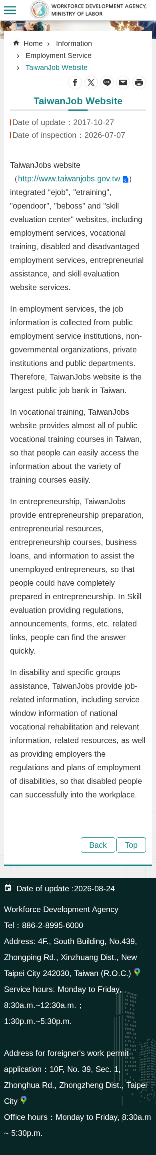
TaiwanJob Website (57, 68)
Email (123, 82)
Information (74, 44)
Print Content (139, 82)
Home (33, 44)
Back (98, 845)
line (107, 82)
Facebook (75, 82)
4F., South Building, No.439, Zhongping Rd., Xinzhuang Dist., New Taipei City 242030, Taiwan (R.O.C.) (70, 957)
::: (6, 25)
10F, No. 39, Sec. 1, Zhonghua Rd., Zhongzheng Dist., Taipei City (75, 1085)
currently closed (10, 10)
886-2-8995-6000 (52, 925)
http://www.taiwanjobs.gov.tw (69, 178)
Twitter (91, 82)
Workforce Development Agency (88, 10)
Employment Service (59, 56)
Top (131, 845)
